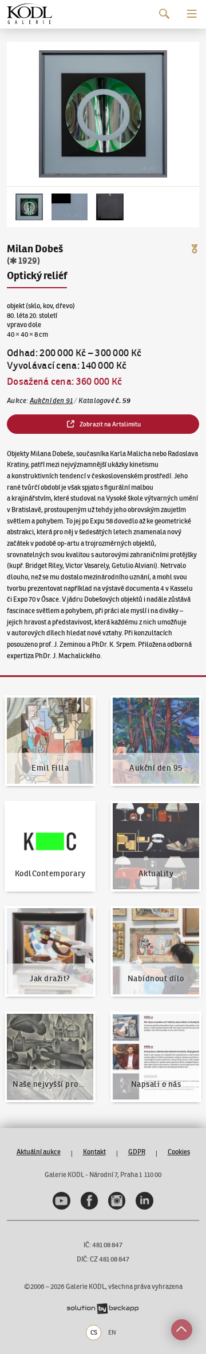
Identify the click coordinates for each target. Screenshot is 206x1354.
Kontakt (94, 1151)
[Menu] (192, 14)
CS (93, 1332)
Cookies (179, 1151)
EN (112, 1332)
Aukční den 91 (51, 400)
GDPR (136, 1151)
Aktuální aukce (39, 1151)
